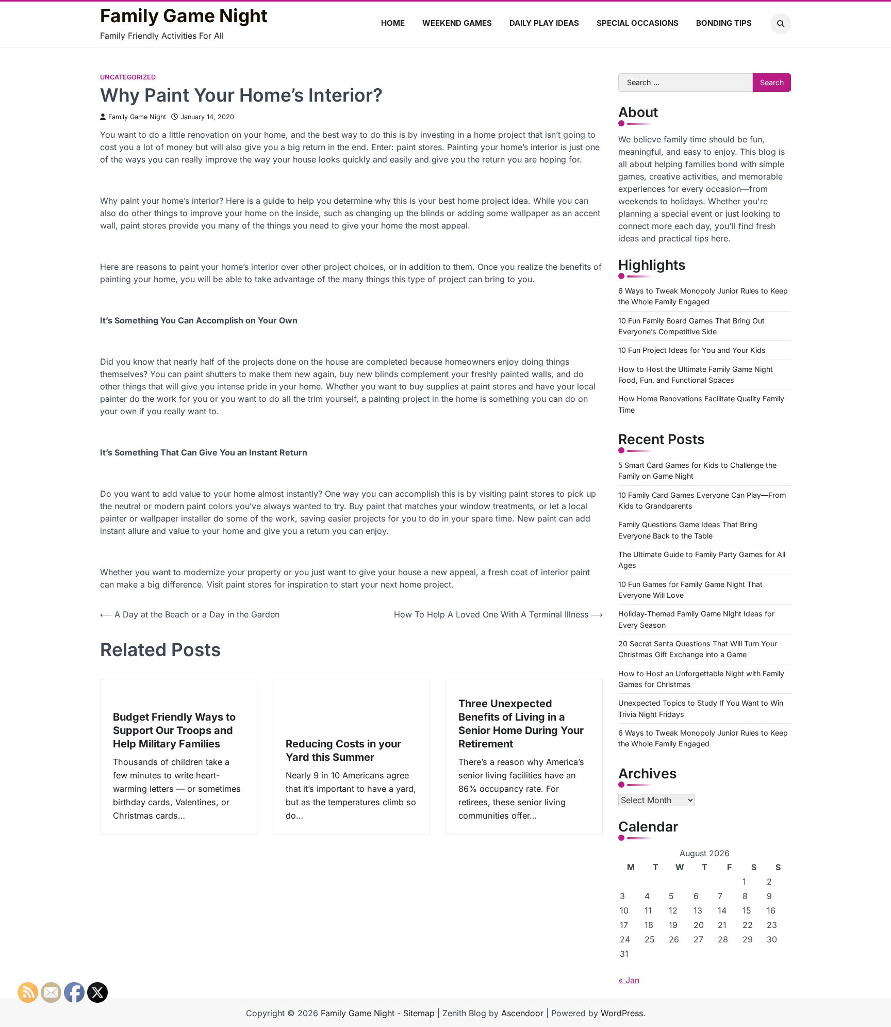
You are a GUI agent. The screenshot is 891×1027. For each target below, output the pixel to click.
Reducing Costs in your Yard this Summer (343, 750)
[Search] (780, 23)
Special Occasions (638, 23)
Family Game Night (184, 16)
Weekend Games (457, 23)
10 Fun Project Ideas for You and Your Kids (692, 350)
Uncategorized (128, 77)
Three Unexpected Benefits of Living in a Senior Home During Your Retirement (521, 723)
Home (393, 23)
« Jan (628, 980)
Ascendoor (522, 1013)
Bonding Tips (724, 23)
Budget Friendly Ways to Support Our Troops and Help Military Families (174, 730)
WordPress (622, 1013)
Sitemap (419, 1013)
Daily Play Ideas (544, 23)
